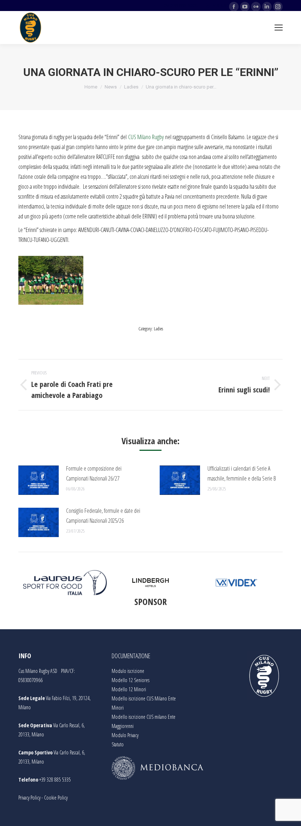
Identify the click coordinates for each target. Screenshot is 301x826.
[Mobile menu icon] (279, 27)
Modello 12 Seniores (130, 680)
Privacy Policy (29, 797)
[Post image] (38, 480)
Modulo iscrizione (128, 670)
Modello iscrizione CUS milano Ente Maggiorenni (143, 721)
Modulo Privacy (125, 735)
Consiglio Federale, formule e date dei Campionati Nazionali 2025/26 (103, 516)
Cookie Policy (56, 797)
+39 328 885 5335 (55, 779)
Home (90, 87)
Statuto (118, 744)
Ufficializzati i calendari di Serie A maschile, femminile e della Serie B (241, 473)
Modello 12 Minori (129, 689)
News (111, 87)
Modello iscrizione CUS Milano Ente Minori (144, 703)
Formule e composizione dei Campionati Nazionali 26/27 (94, 473)
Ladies (131, 87)
